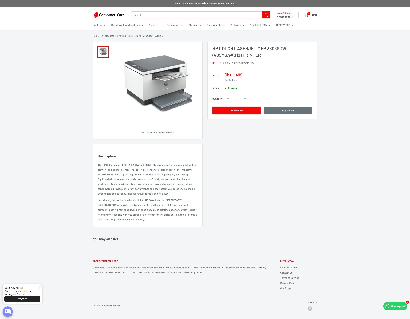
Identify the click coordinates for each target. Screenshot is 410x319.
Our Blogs (285, 288)
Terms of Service (289, 277)
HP (213, 63)
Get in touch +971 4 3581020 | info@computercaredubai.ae (205, 3)
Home (96, 35)
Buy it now (288, 110)
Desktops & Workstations (125, 24)
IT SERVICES (283, 24)
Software (235, 24)
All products (108, 35)
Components (214, 24)
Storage (193, 24)
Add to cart (236, 110)
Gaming (153, 24)
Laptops (97, 24)
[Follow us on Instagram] (310, 308)
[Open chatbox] (8, 311)
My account (283, 16)
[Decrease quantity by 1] (228, 98)
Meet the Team (288, 267)
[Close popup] (39, 287)
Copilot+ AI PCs (258, 24)
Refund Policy (288, 283)
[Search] (266, 14)
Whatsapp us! (398, 306)
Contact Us (286, 272)
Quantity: (217, 98)
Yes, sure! (22, 299)
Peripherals (173, 24)
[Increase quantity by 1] (245, 98)
